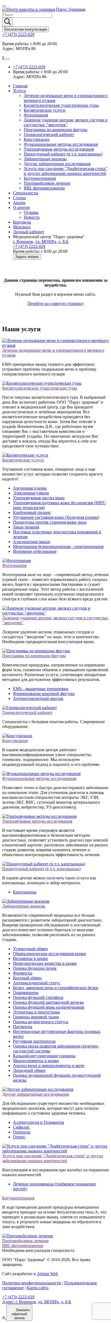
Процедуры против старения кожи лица (49, 522)
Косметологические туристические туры (61, 105)
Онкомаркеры (26, 992)
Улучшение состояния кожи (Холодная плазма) (56, 517)
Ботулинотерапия (40, 178)
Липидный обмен (29, 1070)
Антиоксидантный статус (36, 982)
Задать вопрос (27, 257)
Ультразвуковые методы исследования (59, 149)
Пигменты (22, 1026)
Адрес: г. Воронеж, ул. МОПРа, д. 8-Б (36, 1301)
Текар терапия (26, 527)
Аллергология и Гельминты (38, 1122)
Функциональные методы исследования (61, 144)
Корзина (21, 227)
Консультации (37, 139)
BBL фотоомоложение (44, 188)
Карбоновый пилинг (32, 512)
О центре (21, 207)
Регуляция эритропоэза (34, 1041)
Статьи (19, 197)
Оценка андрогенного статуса (40, 1021)
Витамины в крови (30, 958)
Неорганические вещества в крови (45, 963)
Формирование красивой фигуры (44, 693)
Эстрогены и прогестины (36, 1012)
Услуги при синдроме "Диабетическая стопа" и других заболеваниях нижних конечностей (65, 171)
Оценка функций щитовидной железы (48, 1002)
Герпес (19, 1137)
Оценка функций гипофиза (38, 997)
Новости (32, 217)
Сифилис (21, 1127)
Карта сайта (37, 1287)
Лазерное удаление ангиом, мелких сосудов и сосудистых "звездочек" (65, 122)
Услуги (19, 90)
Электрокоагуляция (31, 493)
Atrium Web (47, 1273)
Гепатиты (21, 1132)
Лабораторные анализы (45, 159)
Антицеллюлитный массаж (38, 698)
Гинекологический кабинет (49, 134)
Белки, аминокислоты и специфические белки (55, 987)
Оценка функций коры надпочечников (48, 1007)
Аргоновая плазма (30, 488)
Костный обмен (27, 978)
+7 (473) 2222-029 (18, 34)
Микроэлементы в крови (36, 1060)
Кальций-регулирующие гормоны (44, 1055)
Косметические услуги (44, 110)
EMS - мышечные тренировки (40, 688)
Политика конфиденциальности (31, 1283)
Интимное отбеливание (35, 551)
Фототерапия (36, 115)
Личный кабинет (28, 232)
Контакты (22, 222)
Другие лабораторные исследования (57, 163)
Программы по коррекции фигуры (55, 129)
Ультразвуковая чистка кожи (39, 498)
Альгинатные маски (31, 541)
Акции (19, 202)
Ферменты (22, 973)
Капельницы (24, 892)
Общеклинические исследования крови (49, 953)
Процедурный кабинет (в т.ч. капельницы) (63, 154)
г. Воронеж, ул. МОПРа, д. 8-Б (40, 241)
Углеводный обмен (30, 948)
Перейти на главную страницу (55, 303)
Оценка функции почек (35, 968)
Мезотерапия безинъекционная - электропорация (58, 546)
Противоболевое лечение (47, 183)
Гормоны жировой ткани (36, 1017)
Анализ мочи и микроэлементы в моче (48, 1065)
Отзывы (31, 212)
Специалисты (25, 193)
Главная (20, 86)
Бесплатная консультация (25, 29)
